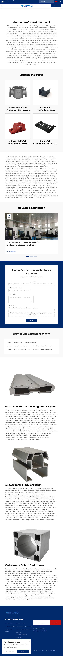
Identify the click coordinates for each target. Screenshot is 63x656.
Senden (31, 320)
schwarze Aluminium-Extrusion (18, 346)
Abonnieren (56, 622)
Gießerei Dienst (20, 623)
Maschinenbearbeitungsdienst (24, 629)
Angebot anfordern (56, 5)
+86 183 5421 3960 (40, 628)
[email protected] (9, 1)
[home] (27, 5)
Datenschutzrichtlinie (51, 650)
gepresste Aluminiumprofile (42, 349)
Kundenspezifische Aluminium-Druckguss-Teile (18, 108)
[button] (27, 256)
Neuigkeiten (13, 626)
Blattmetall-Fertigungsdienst (24, 626)
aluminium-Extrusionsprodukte (18, 349)
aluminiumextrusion (15, 342)
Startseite (7, 623)
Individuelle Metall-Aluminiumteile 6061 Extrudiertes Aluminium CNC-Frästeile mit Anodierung (17, 142)
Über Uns (12, 623)
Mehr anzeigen (11, 251)
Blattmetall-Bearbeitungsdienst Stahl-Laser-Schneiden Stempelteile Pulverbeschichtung (45, 142)
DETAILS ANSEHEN (18, 92)
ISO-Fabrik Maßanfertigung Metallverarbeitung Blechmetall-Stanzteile (45, 108)
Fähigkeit (7, 626)
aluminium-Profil (31, 342)
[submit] (52, 1)
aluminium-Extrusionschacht (43, 346)
